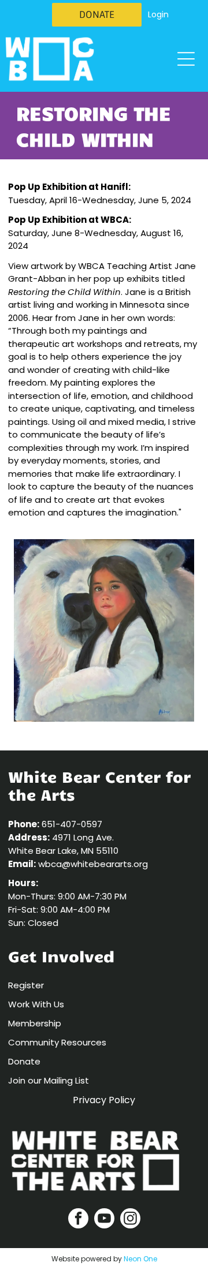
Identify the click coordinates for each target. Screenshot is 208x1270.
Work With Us (36, 1004)
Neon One (140, 1259)
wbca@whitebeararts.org (93, 864)
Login (158, 14)
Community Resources (57, 1042)
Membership (34, 1023)
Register (26, 985)
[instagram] (130, 1219)
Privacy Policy (104, 1100)
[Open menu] (186, 59)
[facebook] (78, 1219)
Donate (24, 1061)
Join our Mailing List (48, 1080)
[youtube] (104, 1219)
